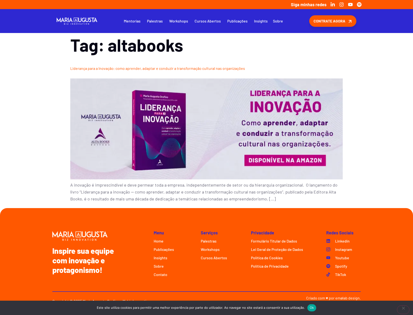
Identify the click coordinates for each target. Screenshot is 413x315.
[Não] (403, 309)
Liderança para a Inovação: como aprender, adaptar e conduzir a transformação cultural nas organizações (157, 68)
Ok (312, 307)
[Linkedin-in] (333, 4)
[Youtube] (350, 4)
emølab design (347, 298)
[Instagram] (341, 4)
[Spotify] (359, 4)
